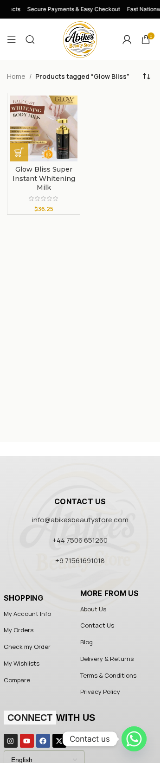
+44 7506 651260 (80, 540)
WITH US (51, 717)
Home (16, 76)
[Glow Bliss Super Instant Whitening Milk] (43, 128)
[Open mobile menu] (11, 39)
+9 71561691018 (80, 560)
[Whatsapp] (134, 738)
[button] (19, 152)
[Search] (30, 39)
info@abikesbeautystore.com (80, 520)
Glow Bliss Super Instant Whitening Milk (44, 178)
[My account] (127, 39)
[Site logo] (80, 38)
